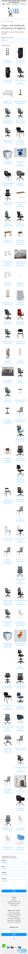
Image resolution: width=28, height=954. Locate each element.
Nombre (4, 860)
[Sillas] (20, 657)
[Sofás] (20, 781)
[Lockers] (20, 352)
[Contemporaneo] (8, 175)
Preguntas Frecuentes (14, 901)
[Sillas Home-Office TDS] (8, 740)
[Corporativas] (8, 195)
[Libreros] (8, 353)
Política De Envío (14, 916)
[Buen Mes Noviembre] (20, 133)
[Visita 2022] (20, 840)
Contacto (14, 900)
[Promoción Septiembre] (8, 636)
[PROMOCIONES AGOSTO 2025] (8, 593)
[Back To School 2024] (20, 72)
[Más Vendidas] (20, 431)
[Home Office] (8, 314)
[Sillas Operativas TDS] (20, 760)
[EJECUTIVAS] (20, 216)
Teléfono (4, 872)
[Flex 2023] (8, 274)
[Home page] (20, 314)
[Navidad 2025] (20, 451)
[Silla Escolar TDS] (20, 636)
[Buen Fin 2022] (8, 113)
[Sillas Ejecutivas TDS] (8, 719)
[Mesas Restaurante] (8, 410)
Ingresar (8, 4)
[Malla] (20, 373)
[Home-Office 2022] (8, 334)
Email (3, 866)
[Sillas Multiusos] (20, 740)
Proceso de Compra (14, 903)
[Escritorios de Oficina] (8, 252)
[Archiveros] (20, 53)
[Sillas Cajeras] (8, 678)
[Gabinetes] (20, 275)
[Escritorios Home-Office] (20, 254)
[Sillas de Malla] (20, 678)
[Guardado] (20, 295)
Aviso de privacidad (14, 913)
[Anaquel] (8, 51)
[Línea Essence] (8, 371)
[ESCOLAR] (8, 234)
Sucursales (14, 905)
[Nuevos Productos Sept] (8, 492)
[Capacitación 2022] (20, 152)
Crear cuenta (15, 4)
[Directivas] (8, 216)
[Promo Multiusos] (8, 552)
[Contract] (20, 175)
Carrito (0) (22, 4)
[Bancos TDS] (8, 94)
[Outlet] (20, 511)
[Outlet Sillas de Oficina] (20, 531)
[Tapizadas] (20, 801)
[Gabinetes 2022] (8, 293)
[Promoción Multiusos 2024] (20, 614)
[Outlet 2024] (8, 531)
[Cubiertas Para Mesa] (20, 193)
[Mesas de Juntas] (20, 390)
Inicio (2, 21)
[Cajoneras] (8, 154)
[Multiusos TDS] (20, 412)
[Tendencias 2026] (8, 820)
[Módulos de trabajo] (8, 451)
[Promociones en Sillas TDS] (20, 593)
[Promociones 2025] (20, 572)
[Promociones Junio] (8, 614)
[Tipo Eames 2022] (8, 840)
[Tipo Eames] (20, 820)
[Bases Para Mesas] (20, 92)
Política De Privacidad (14, 918)
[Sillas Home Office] (20, 719)
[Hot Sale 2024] (20, 334)
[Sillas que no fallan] (8, 781)
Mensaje (4, 878)
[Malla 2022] (8, 392)
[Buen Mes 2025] (8, 133)
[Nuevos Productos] (20, 470)
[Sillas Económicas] (20, 698)
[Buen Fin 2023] (20, 113)
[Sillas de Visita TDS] (8, 698)
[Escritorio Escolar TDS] (20, 234)
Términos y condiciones (14, 922)
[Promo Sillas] (20, 552)
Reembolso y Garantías (14, 920)
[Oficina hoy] (20, 492)
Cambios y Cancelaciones (14, 914)
